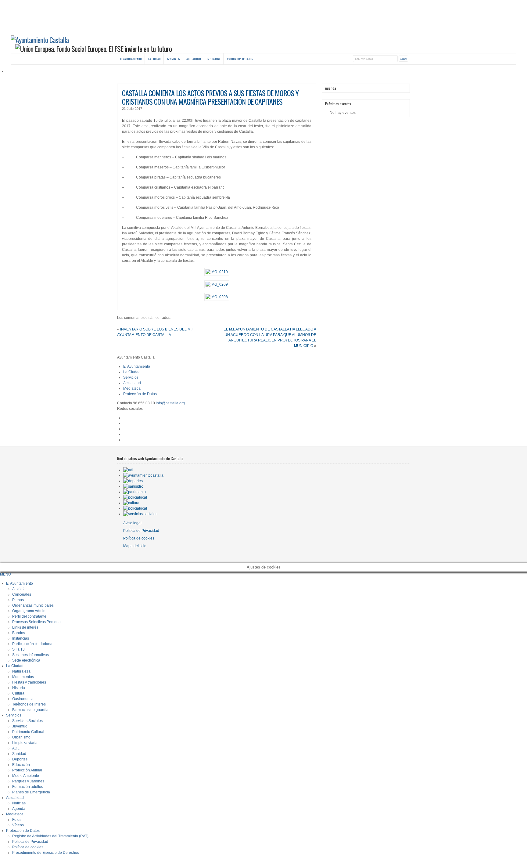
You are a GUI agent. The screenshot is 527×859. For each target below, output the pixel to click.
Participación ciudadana (32, 644)
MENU (5, 574)
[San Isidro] (133, 486)
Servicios (173, 58)
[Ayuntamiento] (143, 475)
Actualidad (193, 58)
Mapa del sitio (134, 546)
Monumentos (23, 677)
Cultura (18, 693)
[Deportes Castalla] (133, 481)
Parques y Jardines (28, 781)
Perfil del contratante (29, 616)
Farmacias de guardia (30, 710)
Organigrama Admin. (29, 611)
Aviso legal (132, 523)
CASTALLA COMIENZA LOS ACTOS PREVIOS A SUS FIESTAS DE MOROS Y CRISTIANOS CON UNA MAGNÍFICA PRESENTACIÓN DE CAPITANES (210, 97)
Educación (21, 765)
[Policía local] (135, 497)
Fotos (16, 819)
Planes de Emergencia (31, 792)
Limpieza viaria (25, 743)
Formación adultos (27, 787)
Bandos (18, 633)
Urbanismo (21, 737)
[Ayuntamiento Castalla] (40, 39)
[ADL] (128, 470)
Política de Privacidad (141, 531)
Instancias (20, 638)
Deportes (19, 759)
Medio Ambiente (25, 776)
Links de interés (25, 627)
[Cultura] (131, 503)
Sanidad (19, 754)
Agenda (18, 809)
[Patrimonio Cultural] (134, 492)
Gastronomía (23, 699)
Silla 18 (18, 649)
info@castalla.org (170, 403)
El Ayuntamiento (131, 58)
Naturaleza (21, 671)
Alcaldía (19, 589)
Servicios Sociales (27, 721)
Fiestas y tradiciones (29, 682)
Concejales (21, 594)
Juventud (19, 726)
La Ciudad (154, 58)
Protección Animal (27, 770)
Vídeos (18, 825)
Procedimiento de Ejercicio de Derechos (45, 852)
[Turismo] (135, 508)
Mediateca (213, 58)
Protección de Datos (240, 58)
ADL (16, 748)
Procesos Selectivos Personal (37, 622)
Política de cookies (138, 538)
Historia (18, 688)
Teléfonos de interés (29, 704)
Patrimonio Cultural (28, 732)
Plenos (18, 600)
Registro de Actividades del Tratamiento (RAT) (50, 836)
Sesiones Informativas (30, 655)
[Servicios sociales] (140, 514)
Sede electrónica (26, 660)
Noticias (19, 803)
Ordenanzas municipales (33, 605)
